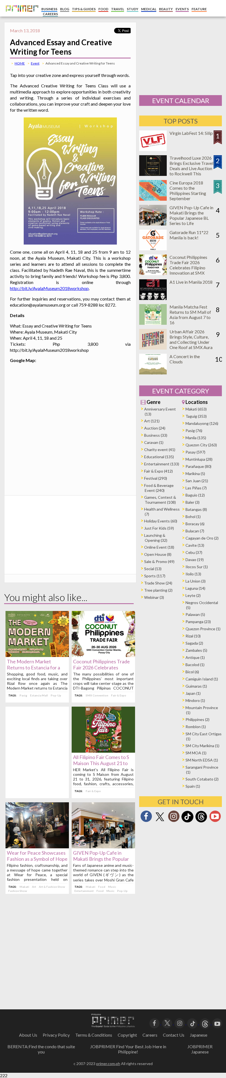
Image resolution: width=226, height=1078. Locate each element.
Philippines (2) (197, 719)
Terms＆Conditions (93, 1034)
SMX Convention (97, 695)
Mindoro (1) (195, 700)
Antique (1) (195, 657)
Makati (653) (196, 409)
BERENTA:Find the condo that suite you (41, 1049)
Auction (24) (154, 428)
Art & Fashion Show (52, 886)
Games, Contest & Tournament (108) (160, 500)
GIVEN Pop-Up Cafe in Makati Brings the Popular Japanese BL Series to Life (101, 859)
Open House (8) (157, 554)
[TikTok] (187, 821)
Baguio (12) (195, 495)
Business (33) (155, 435)
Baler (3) (192, 502)
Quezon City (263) (201, 445)
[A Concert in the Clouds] (153, 372)
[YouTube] (217, 1022)
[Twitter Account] (159, 821)
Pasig (23, 695)
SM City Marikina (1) (202, 745)
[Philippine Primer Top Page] (21, 15)
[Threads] (201, 821)
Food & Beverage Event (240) (159, 488)
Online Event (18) (159, 547)
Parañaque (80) (198, 466)
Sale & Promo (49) (159, 561)
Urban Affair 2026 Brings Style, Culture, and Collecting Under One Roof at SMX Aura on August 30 (191, 342)
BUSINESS (49, 9)
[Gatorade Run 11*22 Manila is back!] (153, 248)
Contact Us (173, 1034)
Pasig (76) (193, 430)
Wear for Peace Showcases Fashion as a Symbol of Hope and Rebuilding (37, 859)
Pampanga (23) (198, 621)
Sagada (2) (194, 643)
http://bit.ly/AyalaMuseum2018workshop (49, 288)
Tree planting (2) (158, 590)
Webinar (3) (154, 597)
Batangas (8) (196, 509)
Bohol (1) (193, 516)
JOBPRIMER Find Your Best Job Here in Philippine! (128, 1049)
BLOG (64, 9)
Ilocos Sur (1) (196, 566)
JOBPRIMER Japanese (199, 1049)
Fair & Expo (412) (158, 471)
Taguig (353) (196, 416)
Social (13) (153, 568)
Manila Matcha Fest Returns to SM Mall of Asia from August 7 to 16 (190, 314)
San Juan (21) (196, 480)
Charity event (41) (159, 449)
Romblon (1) (195, 726)
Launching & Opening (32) (155, 538)
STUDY (132, 9)
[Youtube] (215, 817)
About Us (28, 1034)
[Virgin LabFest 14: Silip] (153, 149)
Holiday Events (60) (160, 521)
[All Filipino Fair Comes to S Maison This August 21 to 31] (103, 750)
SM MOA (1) (195, 752)
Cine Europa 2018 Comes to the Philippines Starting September (188, 190)
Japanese (198, 1034)
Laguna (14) (195, 588)
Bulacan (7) (194, 531)
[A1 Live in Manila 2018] (153, 298)
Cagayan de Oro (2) (202, 538)
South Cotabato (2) (202, 779)
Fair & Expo (118, 695)
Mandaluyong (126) (201, 423)
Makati (24, 886)
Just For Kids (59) (159, 528)
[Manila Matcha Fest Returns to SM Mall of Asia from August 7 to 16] (153, 323)
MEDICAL (148, 9)
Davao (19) (194, 559)
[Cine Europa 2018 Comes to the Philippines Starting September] (153, 199)
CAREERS (50, 14)
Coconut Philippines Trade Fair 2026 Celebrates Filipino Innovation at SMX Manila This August (188, 267)
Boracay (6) (195, 523)
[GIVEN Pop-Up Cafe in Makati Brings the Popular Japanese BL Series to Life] (103, 846)
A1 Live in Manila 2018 (191, 282)
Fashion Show (17, 890)
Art (34, 886)
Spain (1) (192, 786)
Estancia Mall (39, 695)
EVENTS (182, 9)
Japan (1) (193, 693)
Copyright (127, 1034)
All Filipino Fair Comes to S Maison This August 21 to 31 (101, 763)
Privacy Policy (56, 1034)
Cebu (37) (193, 552)
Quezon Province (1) (202, 628)
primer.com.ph (108, 1063)
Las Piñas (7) (196, 488)
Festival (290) (155, 478)
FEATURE (199, 9)
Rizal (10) (193, 636)
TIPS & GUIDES (84, 9)
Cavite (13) (194, 545)
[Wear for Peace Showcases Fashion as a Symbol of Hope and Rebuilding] (37, 846)
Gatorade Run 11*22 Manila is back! (189, 235)
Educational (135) (159, 456)
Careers (149, 1034)
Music (112, 886)
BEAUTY (166, 9)
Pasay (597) (195, 452)
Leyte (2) (193, 595)
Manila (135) (195, 437)
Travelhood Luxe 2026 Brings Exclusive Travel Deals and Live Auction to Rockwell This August (191, 168)
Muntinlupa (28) (198, 459)
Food (101, 886)
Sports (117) (154, 575)
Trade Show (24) (158, 583)
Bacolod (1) (195, 664)
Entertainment (84, 890)
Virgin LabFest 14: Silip (191, 133)
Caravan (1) (153, 442)
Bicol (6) (192, 671)
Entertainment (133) (161, 464)
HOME (20, 63)
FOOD (103, 9)
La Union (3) (195, 581)
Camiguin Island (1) (201, 679)
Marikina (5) (195, 473)
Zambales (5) (196, 650)
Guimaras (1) (196, 686)
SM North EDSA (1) (201, 760)
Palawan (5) (195, 614)
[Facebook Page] (146, 817)
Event (35, 63)
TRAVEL (117, 9)
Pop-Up (56, 695)
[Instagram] (174, 817)
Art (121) (152, 421)
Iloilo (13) (193, 574)
